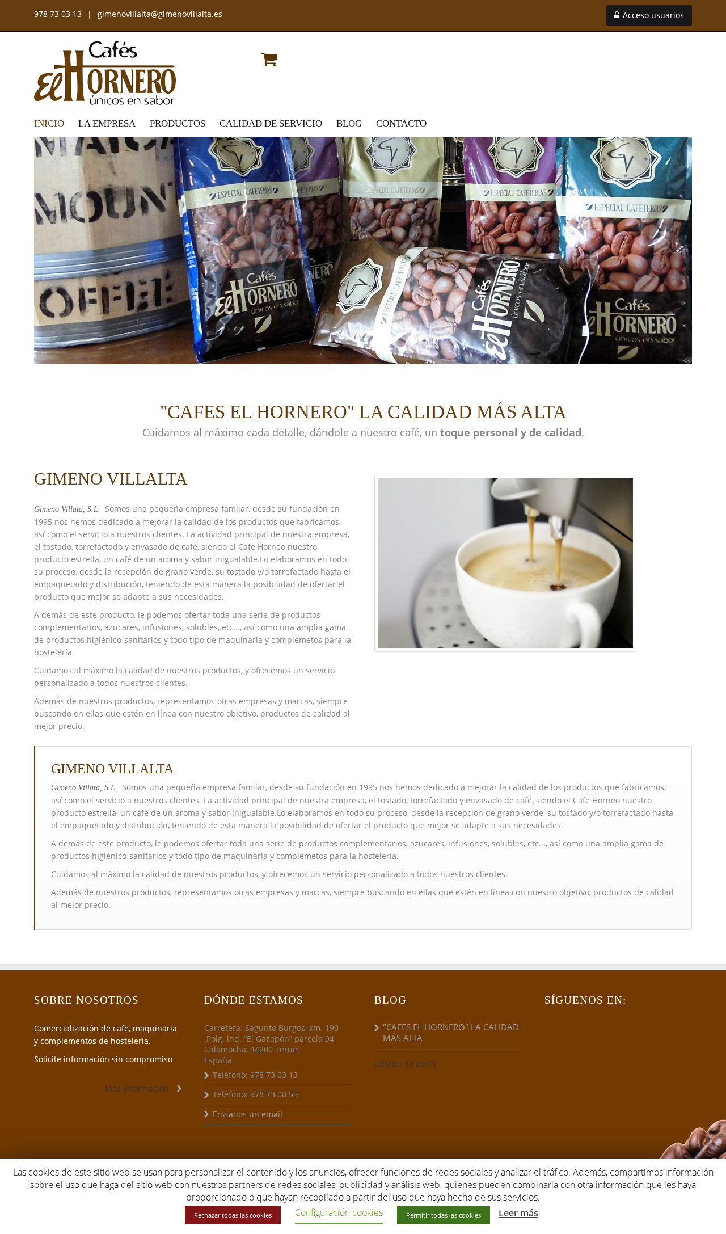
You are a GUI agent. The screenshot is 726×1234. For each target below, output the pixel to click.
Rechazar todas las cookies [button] (233, 1215)
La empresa (107, 123)
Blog (349, 123)
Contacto (401, 123)
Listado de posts (405, 1063)
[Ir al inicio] (105, 72)
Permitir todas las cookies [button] (443, 1215)
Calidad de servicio (271, 123)
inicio (49, 123)
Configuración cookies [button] (339, 1212)
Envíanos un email (247, 1114)
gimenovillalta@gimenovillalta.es (160, 14)
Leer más (518, 1213)
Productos (177, 123)
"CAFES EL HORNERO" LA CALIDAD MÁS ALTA (451, 1032)
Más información (137, 1088)
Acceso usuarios (652, 15)
